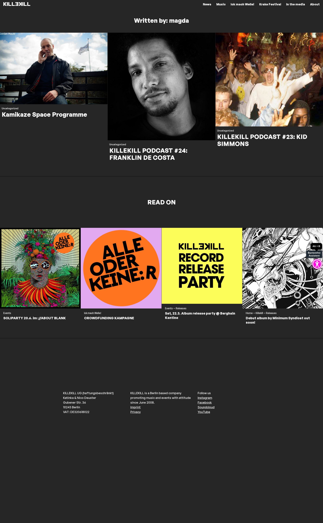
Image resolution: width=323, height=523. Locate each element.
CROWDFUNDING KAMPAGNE (109, 318)
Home (249, 313)
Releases (181, 308)
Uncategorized (10, 108)
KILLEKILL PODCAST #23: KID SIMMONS (262, 140)
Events (7, 313)
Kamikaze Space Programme (44, 114)
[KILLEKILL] (16, 4)
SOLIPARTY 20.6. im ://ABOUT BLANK (34, 318)
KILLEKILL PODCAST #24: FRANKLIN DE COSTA (148, 154)
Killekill (259, 313)
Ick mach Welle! (92, 313)
